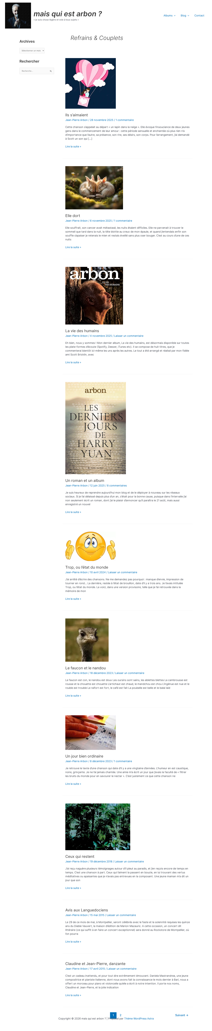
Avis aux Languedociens (86, 910)
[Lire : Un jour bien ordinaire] (90, 732)
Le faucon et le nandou (85, 668)
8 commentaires (117, 485)
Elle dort (72, 215)
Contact (199, 15)
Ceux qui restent (79, 856)
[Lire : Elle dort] (94, 187)
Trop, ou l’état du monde (86, 567)
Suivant (181, 1015)
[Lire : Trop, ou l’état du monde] (90, 546)
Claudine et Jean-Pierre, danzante (95, 963)
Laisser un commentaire (128, 335)
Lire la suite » (73, 146)
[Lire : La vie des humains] (94, 295)
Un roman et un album (84, 480)
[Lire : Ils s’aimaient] (90, 83)
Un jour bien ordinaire (84, 756)
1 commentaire (125, 119)
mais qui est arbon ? (68, 14)
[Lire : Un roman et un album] (95, 427)
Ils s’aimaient (76, 115)
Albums (168, 15)
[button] (174, 16)
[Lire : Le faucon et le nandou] (87, 639)
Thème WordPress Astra (139, 1018)
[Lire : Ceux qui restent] (97, 826)
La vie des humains (82, 331)
